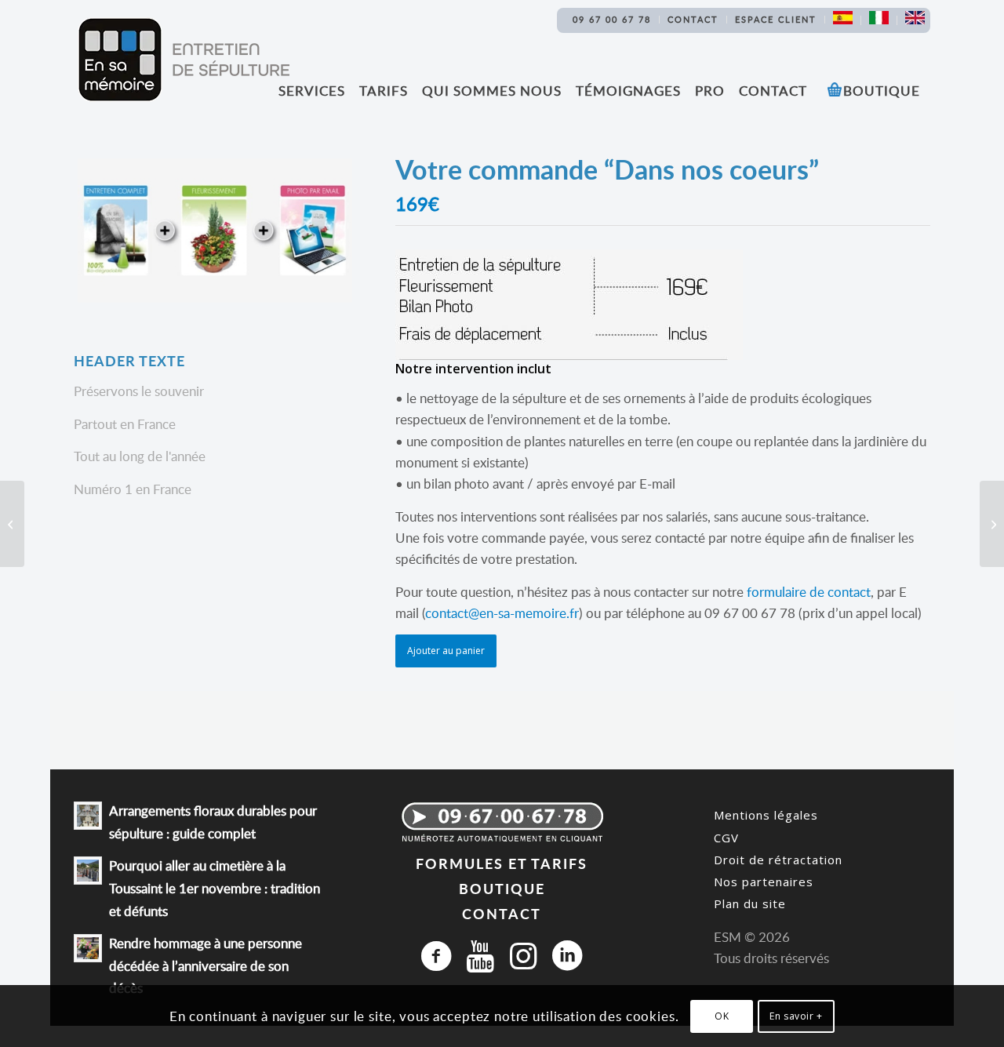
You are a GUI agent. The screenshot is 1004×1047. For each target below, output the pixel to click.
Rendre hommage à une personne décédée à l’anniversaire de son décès (205, 966)
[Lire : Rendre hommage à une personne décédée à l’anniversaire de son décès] (88, 948)
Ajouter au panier (446, 650)
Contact (693, 19)
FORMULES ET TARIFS (501, 863)
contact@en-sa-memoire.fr (502, 613)
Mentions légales (766, 815)
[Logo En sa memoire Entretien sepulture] (183, 59)
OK (722, 1016)
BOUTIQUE (502, 888)
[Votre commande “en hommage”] (992, 524)
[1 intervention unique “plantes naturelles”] (12, 524)
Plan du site (750, 903)
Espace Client (776, 19)
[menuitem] (612, 20)
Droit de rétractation (778, 859)
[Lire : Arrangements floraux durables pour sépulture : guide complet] (88, 816)
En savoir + (796, 1016)
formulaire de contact (809, 592)
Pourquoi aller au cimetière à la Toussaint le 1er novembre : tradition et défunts (214, 888)
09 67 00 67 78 (612, 19)
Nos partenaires (763, 881)
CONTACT (501, 913)
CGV (726, 837)
